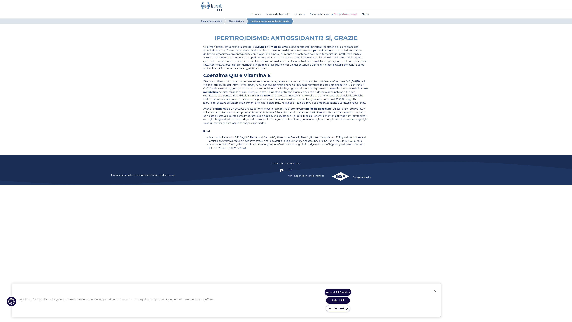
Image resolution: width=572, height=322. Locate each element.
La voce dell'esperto (278, 14)
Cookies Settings (338, 308)
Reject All (338, 300)
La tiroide (299, 14)
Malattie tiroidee (319, 14)
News (365, 14)
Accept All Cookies (338, 292)
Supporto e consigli (345, 14)
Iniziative (256, 14)
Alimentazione (236, 21)
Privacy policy (294, 163)
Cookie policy (278, 163)
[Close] (434, 291)
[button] (11, 301)
